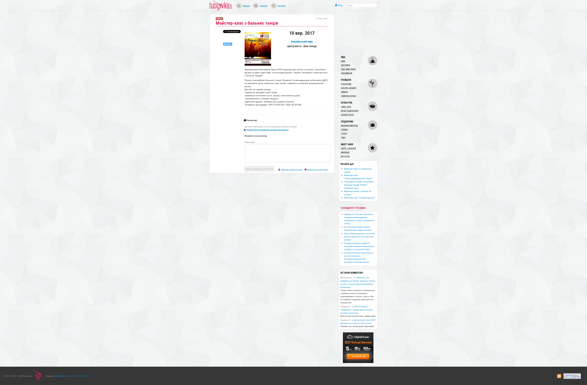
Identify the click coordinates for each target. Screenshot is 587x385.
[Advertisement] (362, 33)
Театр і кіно (346, 107)
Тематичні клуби (348, 96)
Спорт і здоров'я (348, 148)
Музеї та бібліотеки (349, 111)
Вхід (340, 5)
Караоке (344, 92)
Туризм (344, 130)
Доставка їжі (346, 73)
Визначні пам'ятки (349, 126)
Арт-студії (345, 156)
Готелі (344, 134)
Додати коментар (259, 168)
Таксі (343, 137)
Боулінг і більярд (348, 88)
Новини (264, 5)
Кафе (343, 61)
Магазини (345, 152)
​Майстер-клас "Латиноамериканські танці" (358, 177)
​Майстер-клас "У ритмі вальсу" (359, 197)
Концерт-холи (347, 115)
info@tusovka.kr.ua (64, 375)
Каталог (282, 5)
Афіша (246, 5)
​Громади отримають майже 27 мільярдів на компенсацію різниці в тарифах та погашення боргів (359, 246)
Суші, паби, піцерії (348, 69)
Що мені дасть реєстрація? (317, 169)
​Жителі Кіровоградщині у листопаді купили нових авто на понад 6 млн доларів (359, 236)
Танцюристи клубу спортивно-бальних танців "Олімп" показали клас (359, 184)
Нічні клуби (346, 84)
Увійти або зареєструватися (292, 169)
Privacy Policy (82, 375)
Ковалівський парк (302, 41)
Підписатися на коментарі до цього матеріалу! (267, 129)
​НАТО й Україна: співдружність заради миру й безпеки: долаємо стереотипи (356, 309)
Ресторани (345, 65)
